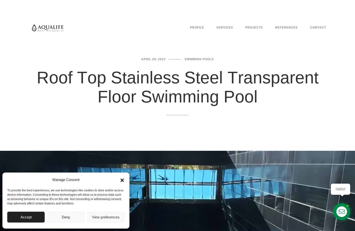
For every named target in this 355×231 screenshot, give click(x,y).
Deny (66, 217)
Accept (26, 217)
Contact (318, 27)
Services (224, 27)
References (286, 27)
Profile (197, 27)
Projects (254, 27)
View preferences (106, 217)
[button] (122, 179)
